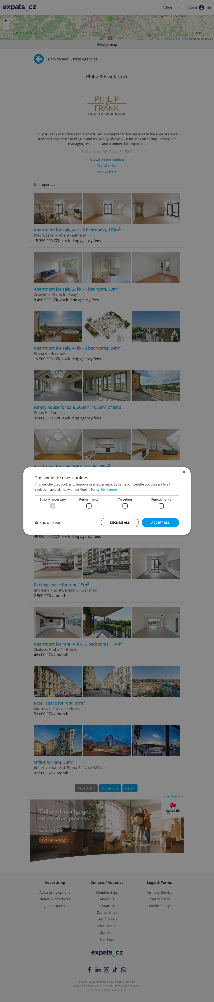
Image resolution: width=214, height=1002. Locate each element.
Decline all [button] (120, 522)
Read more (109, 489)
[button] (48, 522)
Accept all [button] (160, 522)
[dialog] (107, 501)
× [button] (183, 472)
